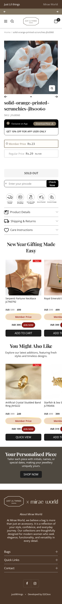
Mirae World (50, 4)
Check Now (52, 183)
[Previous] (5, 96)
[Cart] (56, 21)
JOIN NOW (28, 325)
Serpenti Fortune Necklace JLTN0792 (21, 300)
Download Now (43, 123)
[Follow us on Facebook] (27, 583)
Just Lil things (12, 4)
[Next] (56, 96)
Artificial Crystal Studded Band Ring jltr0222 (23, 404)
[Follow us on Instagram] (35, 583)
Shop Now (31, 474)
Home (7, 32)
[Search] (12, 21)
